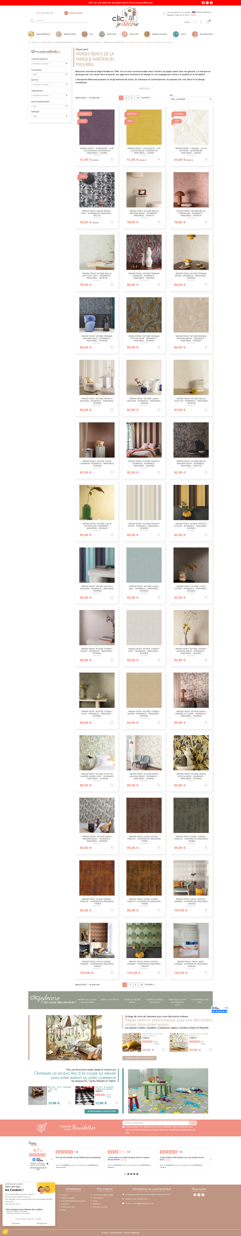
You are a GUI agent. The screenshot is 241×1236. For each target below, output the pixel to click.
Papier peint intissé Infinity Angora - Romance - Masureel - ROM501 (97, 400)
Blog (187, 22)
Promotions (75, 13)
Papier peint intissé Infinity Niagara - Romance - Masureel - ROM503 (97, 588)
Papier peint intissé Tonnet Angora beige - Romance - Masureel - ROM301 (191, 651)
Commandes (98, 1198)
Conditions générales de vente (73, 1201)
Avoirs (95, 1201)
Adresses (96, 1204)
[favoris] (195, 22)
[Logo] (125, 17)
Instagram (211, 2)
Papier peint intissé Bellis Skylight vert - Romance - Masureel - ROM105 (96, 275)
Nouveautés (47, 13)
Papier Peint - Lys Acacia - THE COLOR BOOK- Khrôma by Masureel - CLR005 (144, 150)
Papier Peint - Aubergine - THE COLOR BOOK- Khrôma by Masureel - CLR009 (97, 150)
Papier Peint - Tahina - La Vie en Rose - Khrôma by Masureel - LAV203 (191, 150)
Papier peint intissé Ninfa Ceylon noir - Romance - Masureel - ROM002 (191, 776)
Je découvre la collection (139, 1058)
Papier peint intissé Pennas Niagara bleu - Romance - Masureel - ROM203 (96, 338)
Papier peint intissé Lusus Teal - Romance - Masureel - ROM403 (144, 588)
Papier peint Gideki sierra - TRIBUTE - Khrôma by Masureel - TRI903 (97, 901)
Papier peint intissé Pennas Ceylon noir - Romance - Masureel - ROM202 (144, 338)
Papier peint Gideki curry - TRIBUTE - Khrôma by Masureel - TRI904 (144, 901)
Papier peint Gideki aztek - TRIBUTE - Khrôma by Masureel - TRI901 (144, 838)
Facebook (203, 2)
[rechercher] (33, 20)
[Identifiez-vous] (201, 22)
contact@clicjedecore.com (143, 1203)
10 (138, 98)
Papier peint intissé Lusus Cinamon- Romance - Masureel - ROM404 (97, 463)
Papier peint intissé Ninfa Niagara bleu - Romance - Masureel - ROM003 (96, 838)
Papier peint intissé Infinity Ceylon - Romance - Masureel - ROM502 (191, 526)
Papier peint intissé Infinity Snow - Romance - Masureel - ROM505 (144, 526)
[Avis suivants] (211, 1159)
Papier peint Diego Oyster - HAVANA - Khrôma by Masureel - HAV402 (191, 901)
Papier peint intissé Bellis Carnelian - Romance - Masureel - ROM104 (191, 213)
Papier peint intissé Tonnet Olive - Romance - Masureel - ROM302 (97, 713)
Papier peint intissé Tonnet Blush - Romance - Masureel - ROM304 (97, 651)
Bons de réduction (100, 1207)
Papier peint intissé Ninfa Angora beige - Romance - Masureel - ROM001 (144, 776)
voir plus (123, 1160)
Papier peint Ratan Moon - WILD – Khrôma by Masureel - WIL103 (97, 213)
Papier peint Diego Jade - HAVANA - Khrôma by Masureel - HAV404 (191, 963)
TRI (170, 95)
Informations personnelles (103, 1195)
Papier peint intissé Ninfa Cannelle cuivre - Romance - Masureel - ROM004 (191, 713)
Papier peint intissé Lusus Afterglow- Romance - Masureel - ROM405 (96, 526)
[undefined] (48, 1164)
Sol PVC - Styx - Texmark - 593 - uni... (59, 1088)
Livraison (65, 1195)
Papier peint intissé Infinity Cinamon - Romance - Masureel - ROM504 (144, 463)
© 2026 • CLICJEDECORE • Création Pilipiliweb (120, 1233)
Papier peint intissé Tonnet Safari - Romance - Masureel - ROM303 (144, 713)
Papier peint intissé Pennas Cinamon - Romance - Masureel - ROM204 (144, 275)
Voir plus (144, 88)
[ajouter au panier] (112, 160)
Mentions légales (68, 1198)
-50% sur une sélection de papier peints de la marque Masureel (120, 3)
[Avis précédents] (51, 1159)
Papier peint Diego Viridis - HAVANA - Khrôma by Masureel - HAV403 (144, 963)
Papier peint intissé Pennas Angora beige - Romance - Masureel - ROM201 (191, 338)
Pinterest (207, 2)
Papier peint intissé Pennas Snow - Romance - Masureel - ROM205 (191, 275)
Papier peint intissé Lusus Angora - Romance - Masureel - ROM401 (144, 400)
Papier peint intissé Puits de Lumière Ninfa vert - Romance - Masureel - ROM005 (97, 776)
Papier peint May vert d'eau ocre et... (152, 1035)
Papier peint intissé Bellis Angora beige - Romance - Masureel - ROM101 (144, 213)
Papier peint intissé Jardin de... (198, 1035)
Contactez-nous (68, 1207)
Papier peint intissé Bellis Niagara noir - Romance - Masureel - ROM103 (191, 463)
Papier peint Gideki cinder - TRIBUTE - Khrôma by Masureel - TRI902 (191, 838)
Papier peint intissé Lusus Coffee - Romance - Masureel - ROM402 (191, 588)
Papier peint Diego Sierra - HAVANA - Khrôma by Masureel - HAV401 (97, 963)
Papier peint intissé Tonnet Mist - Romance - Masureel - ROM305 (144, 651)
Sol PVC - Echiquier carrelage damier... (104, 1088)
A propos (65, 1204)
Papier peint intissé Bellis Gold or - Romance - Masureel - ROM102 (191, 400)
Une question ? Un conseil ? (189, 13)
